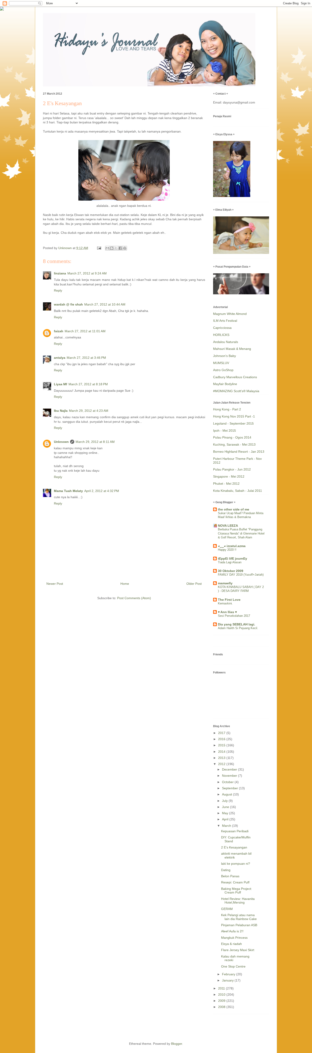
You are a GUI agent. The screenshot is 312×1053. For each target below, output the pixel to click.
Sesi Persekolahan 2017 (234, 615)
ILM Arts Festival (225, 320)
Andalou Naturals (225, 342)
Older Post (194, 583)
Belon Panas (230, 876)
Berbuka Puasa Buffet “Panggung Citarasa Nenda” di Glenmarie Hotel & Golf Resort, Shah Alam (241, 533)
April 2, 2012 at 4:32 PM (101, 491)
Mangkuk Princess (234, 937)
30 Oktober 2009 (230, 571)
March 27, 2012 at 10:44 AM (104, 304)
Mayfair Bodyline (225, 384)
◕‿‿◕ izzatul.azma (232, 546)
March (227, 825)
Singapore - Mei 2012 (228, 476)
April (225, 819)
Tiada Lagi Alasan (229, 562)
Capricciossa (222, 328)
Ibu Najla (61, 410)
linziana (60, 273)
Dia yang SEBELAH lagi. (236, 624)
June (226, 807)
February (229, 974)
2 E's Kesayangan (234, 847)
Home (124, 583)
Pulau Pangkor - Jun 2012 (232, 469)
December (230, 769)
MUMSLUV (221, 363)
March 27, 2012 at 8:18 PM (88, 384)
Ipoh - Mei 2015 (224, 430)
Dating (225, 870)
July (225, 801)
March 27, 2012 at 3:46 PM (86, 357)
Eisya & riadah (231, 944)
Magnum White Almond (230, 314)
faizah (58, 331)
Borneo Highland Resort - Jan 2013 (238, 451)
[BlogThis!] (111, 248)
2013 (222, 758)
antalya (59, 357)
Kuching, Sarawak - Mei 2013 (234, 444)
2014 (222, 751)
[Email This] (107, 248)
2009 (222, 1000)
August (227, 794)
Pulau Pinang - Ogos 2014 (232, 437)
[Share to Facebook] (120, 248)
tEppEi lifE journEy (232, 558)
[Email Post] (98, 248)
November (230, 775)
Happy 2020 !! (227, 549)
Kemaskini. (225, 603)
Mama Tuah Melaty (68, 491)
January (228, 980)
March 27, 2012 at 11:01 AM (85, 331)
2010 (222, 994)
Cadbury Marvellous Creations (235, 377)
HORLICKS (221, 335)
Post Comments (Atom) (134, 598)
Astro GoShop (223, 370)
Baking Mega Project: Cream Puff (236, 890)
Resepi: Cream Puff (235, 882)
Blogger (176, 1043)
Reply (58, 290)
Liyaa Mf (60, 384)
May (225, 813)
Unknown (61, 442)
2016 (222, 739)
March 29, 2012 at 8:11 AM (95, 442)
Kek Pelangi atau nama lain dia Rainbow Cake (239, 917)
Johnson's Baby (224, 356)
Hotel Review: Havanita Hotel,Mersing (238, 900)
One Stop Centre (233, 966)
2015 (222, 745)
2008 (222, 1007)
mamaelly (225, 583)
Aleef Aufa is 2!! (232, 931)
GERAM (227, 909)
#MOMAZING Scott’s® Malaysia (236, 391)
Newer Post (54, 583)
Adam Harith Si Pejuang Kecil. (238, 628)
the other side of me (233, 509)
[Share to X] (116, 248)
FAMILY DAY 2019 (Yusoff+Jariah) (241, 574)
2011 (222, 988)
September (230, 788)
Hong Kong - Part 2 (227, 409)
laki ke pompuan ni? (235, 863)
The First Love (229, 599)
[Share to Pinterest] (124, 248)
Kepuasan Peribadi (235, 831)
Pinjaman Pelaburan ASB (239, 925)
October (228, 782)
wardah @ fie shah (68, 304)
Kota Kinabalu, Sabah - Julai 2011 (237, 490)
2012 (222, 764)
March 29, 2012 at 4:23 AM (88, 410)
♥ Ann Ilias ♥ (227, 612)
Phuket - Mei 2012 (226, 483)
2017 (222, 733)
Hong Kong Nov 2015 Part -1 (234, 416)
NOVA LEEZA (228, 525)
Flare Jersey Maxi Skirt (237, 950)
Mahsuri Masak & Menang (232, 349)
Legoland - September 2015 (233, 423)
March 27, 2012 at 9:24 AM (87, 273)
